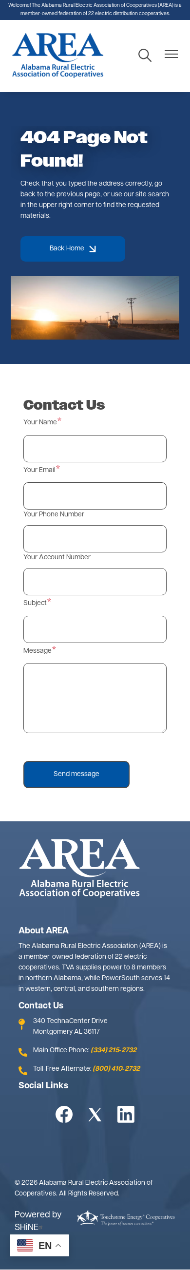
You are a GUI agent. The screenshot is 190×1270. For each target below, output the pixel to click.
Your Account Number (57, 557)
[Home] (58, 56)
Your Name (40, 422)
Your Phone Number (53, 514)
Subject (35, 603)
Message (37, 651)
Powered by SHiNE (38, 1221)
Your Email (39, 470)
